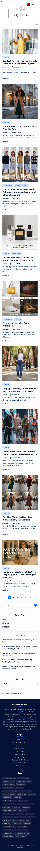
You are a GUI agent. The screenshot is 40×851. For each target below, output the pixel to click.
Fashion (6, 57)
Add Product (20, 745)
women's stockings (21, 836)
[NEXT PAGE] (30, 597)
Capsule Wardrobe (9, 784)
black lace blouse (24, 778)
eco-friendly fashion (9, 791)
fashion (29, 791)
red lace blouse (21, 817)
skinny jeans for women (10, 820)
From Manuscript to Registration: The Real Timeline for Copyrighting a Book (20, 648)
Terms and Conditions (20, 763)
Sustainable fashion (9, 827)
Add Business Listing (20, 743)
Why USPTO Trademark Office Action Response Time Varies (18, 654)
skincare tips (31, 817)
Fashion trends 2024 (9, 804)
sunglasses (27, 823)
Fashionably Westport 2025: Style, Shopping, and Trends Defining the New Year (19, 575)
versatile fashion (22, 827)
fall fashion (21, 791)
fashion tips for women (10, 801)
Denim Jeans (19, 788)
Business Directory (20, 748)
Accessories (8, 185)
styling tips (7, 823)
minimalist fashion (9, 814)
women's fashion (8, 836)
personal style (30, 814)
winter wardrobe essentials (22, 833)
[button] (30, 597)
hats (31, 804)
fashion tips (17, 797)
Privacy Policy (20, 757)
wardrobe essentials (9, 830)
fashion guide (7, 797)
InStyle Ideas (11, 709)
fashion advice (22, 794)
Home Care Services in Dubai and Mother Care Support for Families (18, 668)
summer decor (17, 823)
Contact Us (20, 751)
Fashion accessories (9, 794)
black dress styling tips (10, 778)
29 (25, 597)
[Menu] (36, 23)
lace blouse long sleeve (10, 810)
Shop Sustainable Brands (20, 760)
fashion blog (32, 794)
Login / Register (20, 754)
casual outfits (20, 784)
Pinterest (5, 623)
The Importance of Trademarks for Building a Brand (18, 641)
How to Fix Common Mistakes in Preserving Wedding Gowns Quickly (17, 661)
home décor (7, 807)
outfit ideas (20, 814)
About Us (20, 740)
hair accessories (22, 804)
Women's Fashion (21, 185)
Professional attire (8, 817)
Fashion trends (23, 801)
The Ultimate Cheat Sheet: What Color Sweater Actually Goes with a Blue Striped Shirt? (19, 192)
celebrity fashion (8, 788)
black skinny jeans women (24, 781)
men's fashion (23, 810)
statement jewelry (24, 820)
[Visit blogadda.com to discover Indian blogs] (12, 694)
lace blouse (26, 807)
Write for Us (20, 766)
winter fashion (7, 833)
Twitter (4, 619)
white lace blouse (22, 830)
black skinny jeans (9, 781)
